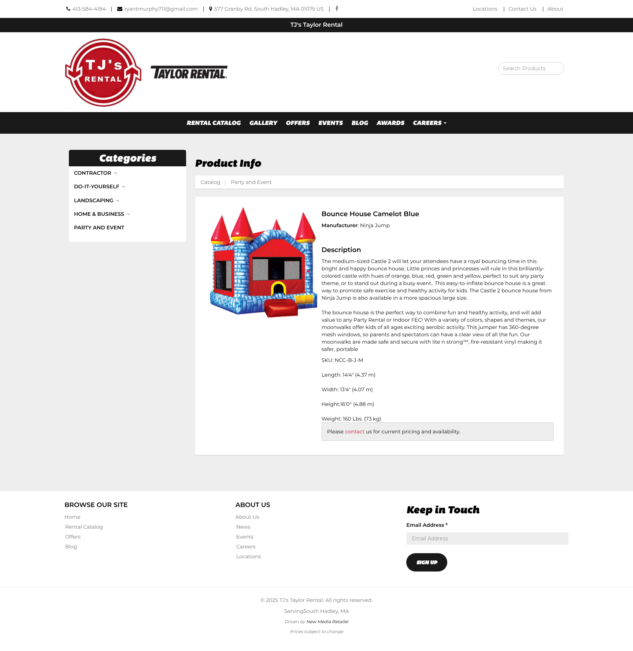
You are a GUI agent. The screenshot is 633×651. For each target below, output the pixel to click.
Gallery (263, 123)
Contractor (93, 173)
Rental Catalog (213, 123)
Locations (485, 8)
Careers (246, 546)
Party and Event (99, 227)
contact (354, 431)
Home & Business (100, 214)
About (555, 8)
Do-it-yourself (97, 186)
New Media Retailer (327, 621)
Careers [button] (428, 123)
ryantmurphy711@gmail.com (161, 8)
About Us (247, 517)
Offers (298, 123)
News (243, 527)
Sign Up (427, 562)
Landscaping (94, 200)
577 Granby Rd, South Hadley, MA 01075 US (269, 8)
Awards (390, 123)
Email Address (427, 525)
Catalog (211, 182)
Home (72, 517)
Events (330, 123)
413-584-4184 (89, 8)
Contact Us (522, 8)
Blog (359, 123)
